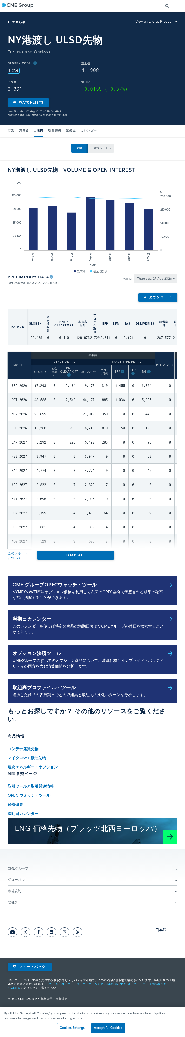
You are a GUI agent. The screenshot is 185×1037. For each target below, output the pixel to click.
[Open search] (167, 6)
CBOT (60, 984)
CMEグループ (18, 868)
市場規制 (14, 891)
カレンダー (89, 130)
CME (49, 984)
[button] (28, 102)
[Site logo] (17, 6)
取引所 (13, 902)
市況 (11, 130)
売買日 (127, 279)
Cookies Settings (72, 1028)
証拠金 (71, 130)
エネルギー (20, 22)
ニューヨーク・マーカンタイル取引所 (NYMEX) (99, 984)
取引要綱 (54, 130)
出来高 (39, 130)
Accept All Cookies (108, 1028)
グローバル (16, 880)
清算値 (24, 130)
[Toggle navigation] (179, 6)
